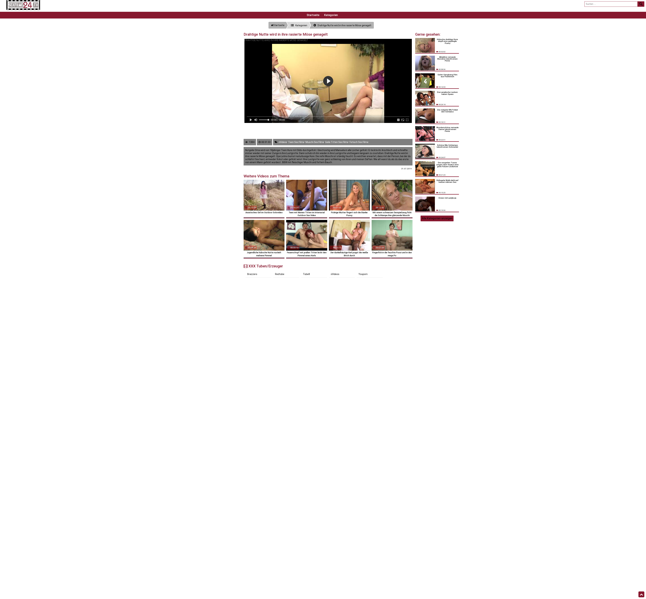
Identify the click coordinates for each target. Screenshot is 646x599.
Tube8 (306, 274)
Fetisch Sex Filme (359, 142)
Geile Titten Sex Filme (337, 142)
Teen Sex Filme (296, 142)
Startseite (313, 15)
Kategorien (331, 15)
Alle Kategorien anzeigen (437, 218)
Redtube (279, 274)
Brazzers (252, 274)
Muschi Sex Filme (315, 142)
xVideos (283, 142)
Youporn (363, 274)
